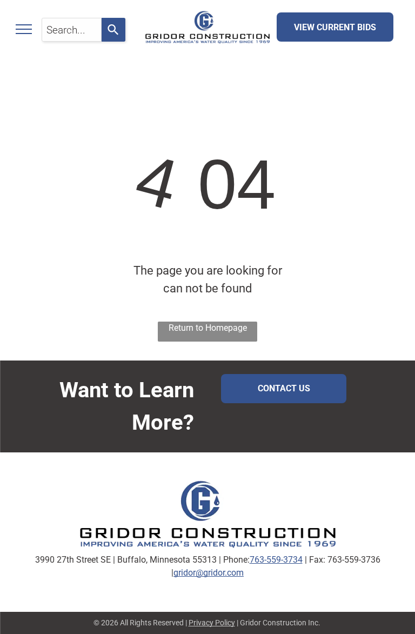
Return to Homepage (208, 328)
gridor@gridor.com (208, 573)
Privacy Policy (212, 622)
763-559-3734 (276, 560)
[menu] (24, 29)
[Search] (113, 30)
